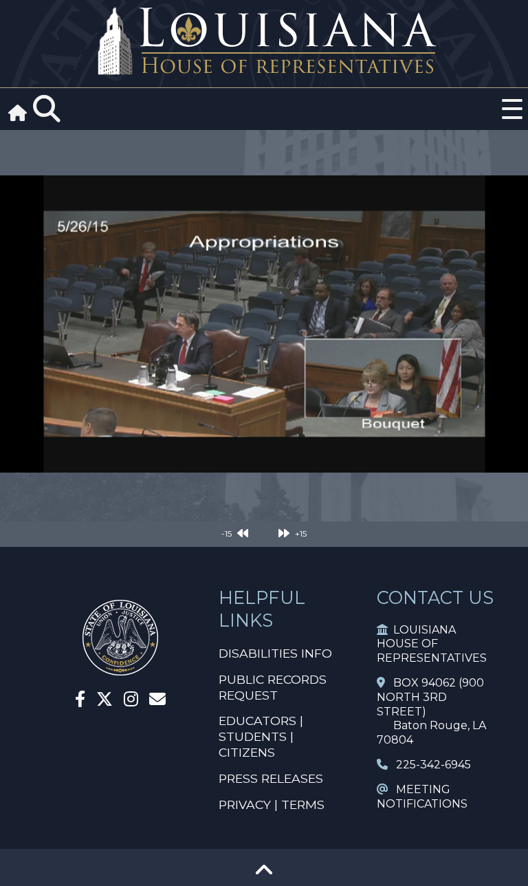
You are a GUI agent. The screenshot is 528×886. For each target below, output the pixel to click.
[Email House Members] (157, 701)
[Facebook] (80, 701)
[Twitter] (104, 701)
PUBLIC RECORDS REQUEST (273, 687)
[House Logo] (264, 42)
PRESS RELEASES (271, 778)
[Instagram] (131, 701)
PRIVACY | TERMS (271, 804)
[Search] (46, 109)
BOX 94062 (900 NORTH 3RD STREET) (430, 697)
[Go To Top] (264, 874)
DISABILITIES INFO (275, 653)
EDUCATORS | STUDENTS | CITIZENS (261, 736)
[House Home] (120, 670)
